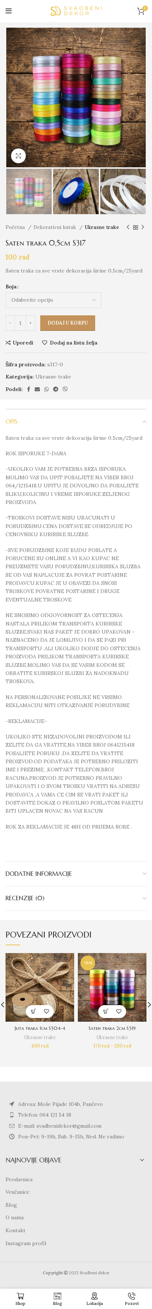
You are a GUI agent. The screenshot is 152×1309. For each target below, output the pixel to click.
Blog (11, 1205)
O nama (15, 1217)
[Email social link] (37, 389)
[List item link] (76, 1115)
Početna (16, 227)
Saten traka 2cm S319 (112, 1028)
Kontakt (15, 1230)
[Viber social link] (65, 389)
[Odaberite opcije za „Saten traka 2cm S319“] (105, 1011)
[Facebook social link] (28, 389)
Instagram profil (26, 1243)
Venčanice (18, 1192)
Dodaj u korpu (68, 323)
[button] (33, 1011)
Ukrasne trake (102, 227)
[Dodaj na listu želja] (46, 1011)
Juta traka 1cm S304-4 (40, 1028)
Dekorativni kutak (55, 227)
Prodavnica (19, 1179)
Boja (11, 286)
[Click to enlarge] (18, 155)
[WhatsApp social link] (46, 389)
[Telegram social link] (56, 389)
